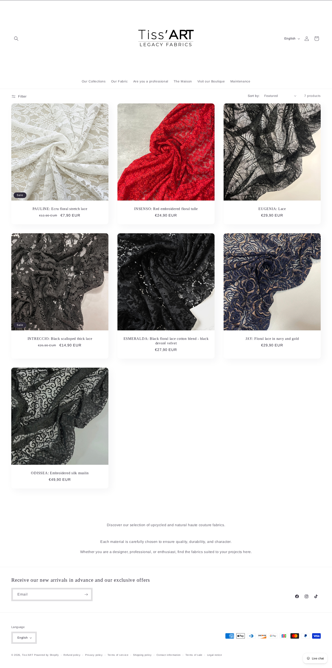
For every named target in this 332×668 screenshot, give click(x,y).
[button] (16, 39)
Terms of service (118, 655)
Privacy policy (94, 655)
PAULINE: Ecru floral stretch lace (60, 209)
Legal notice (214, 655)
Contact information (169, 655)
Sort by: (254, 96)
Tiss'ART (27, 655)
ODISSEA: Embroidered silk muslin (60, 473)
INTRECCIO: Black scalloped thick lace (60, 339)
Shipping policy (142, 655)
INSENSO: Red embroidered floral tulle (166, 209)
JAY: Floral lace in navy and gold (272, 339)
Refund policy (71, 655)
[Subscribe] (86, 594)
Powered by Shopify (46, 655)
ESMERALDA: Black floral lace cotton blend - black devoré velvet (166, 341)
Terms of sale (193, 655)
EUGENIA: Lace (272, 209)
